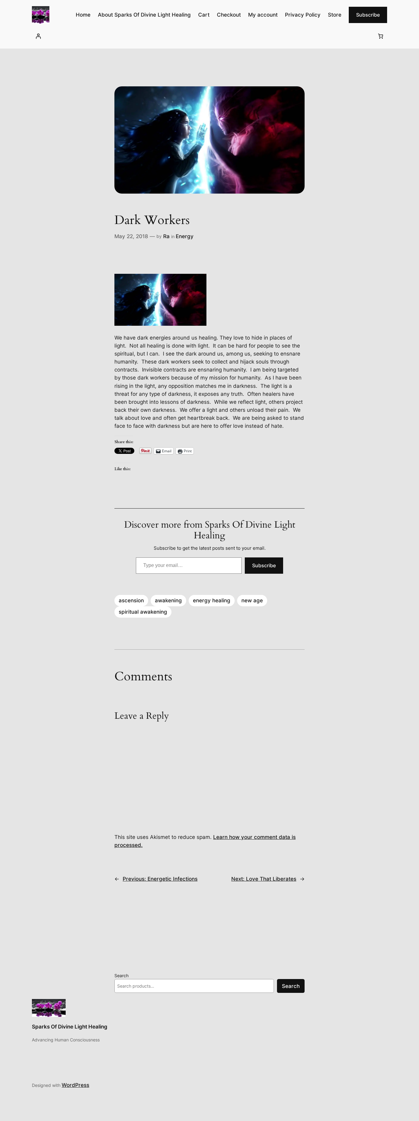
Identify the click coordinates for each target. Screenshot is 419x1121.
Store (334, 15)
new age (252, 600)
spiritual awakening (143, 612)
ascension (131, 600)
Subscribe (368, 15)
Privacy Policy (303, 15)
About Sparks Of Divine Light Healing (144, 15)
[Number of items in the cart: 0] (380, 36)
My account (263, 15)
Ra (166, 236)
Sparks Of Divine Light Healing (69, 1027)
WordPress (75, 1085)
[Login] (38, 36)
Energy (185, 236)
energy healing (211, 600)
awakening (168, 600)
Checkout (229, 15)
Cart (204, 15)
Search (121, 975)
